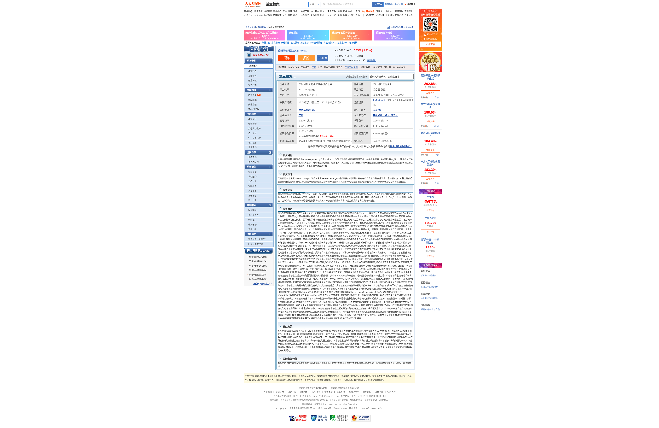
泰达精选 (285, 43)
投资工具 (305, 11)
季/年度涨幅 (253, 109)
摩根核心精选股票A (258, 261)
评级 (295, 11)
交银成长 (353, 43)
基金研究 (331, 15)
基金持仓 (252, 119)
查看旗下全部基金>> (262, 284)
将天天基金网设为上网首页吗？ (313, 388)
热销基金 (399, 15)
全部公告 (252, 172)
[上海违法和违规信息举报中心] (339, 418)
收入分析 (252, 225)
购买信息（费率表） (257, 239)
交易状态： (348, 56)
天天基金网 (250, 27)
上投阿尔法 (329, 43)
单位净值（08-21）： (353, 50)
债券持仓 (252, 124)
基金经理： (308, 67)
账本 (322, 15)
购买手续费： (355, 60)
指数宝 (389, 11)
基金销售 (252, 196)
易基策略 (304, 43)
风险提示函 (354, 392)
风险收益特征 (290, 358)
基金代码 (389, 4)
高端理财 (408, 11)
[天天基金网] (253, 4)
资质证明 (280, 392)
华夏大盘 (266, 43)
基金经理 (252, 71)
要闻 (340, 11)
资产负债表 (253, 215)
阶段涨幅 (252, 104)
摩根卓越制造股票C (258, 275)
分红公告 (252, 181)
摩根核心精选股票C (258, 257)
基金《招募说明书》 (401, 146)
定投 (285, 11)
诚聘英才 (391, 392)
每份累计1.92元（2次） (385, 115)
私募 (295, 15)
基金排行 (277, 11)
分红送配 (252, 100)
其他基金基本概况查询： (357, 76)
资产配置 (252, 143)
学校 (350, 11)
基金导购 (380, 15)
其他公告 (252, 200)
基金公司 (399, 4)
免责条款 (328, 392)
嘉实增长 (275, 43)
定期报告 (252, 186)
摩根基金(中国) (351, 67)
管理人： (347, 67)
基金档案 (273, 4)
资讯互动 (331, 11)
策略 (340, 15)
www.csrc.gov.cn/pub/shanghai (343, 404)
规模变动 (252, 157)
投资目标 (287, 155)
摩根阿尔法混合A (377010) (292, 50)
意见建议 (367, 392)
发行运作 (252, 176)
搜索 (377, 4)
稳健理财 (399, 11)
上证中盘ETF (341, 43)
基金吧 (351, 15)
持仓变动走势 (254, 128)
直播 (358, 15)
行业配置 (252, 133)
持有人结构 (253, 162)
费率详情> (371, 60)
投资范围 (287, 190)
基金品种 (258, 15)
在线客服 (379, 392)
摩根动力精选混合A (258, 270)
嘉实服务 (295, 43)
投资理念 (287, 174)
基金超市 (370, 15)
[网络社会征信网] (318, 418)
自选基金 (315, 11)
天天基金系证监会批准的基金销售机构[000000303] (303, 400)
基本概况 (253, 66)
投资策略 (287, 209)
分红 (285, 15)
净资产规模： (383, 67)
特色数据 (252, 85)
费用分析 (252, 229)
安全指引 (316, 392)
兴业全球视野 (316, 43)
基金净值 (258, 11)
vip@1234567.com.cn (323, 396)
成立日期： (288, 67)
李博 (314, 67)
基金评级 (252, 80)
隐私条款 (341, 392)
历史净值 (252, 95)
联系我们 (304, 392)
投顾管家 (268, 11)
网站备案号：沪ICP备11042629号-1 (366, 408)
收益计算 (315, 15)
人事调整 (252, 191)
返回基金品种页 (261, 55)
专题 (358, 11)
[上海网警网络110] (297, 418)
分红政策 (287, 326)
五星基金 (408, 15)
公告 (290, 15)
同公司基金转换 (255, 244)
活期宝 (379, 11)
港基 (290, 11)
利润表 (251, 220)
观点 (345, 11)
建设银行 (377, 110)
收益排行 (390, 15)
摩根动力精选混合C (258, 279)
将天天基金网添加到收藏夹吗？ (345, 388)
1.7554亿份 (379, 100)
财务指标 (252, 210)
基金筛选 (305, 15)
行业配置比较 (254, 138)
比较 (322, 11)
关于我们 (267, 392)
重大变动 (252, 147)
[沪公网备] (361, 418)
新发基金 (268, 15)
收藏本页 (409, 4)
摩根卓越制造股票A (258, 266)
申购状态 (277, 15)
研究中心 (292, 392)
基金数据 (248, 11)
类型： (326, 67)
